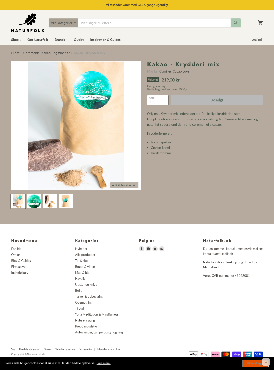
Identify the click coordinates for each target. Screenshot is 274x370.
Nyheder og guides (65, 349)
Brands (60, 39)
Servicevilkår (85, 349)
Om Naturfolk (37, 39)
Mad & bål (82, 273)
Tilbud (79, 308)
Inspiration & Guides (105, 39)
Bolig (78, 290)
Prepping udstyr (86, 326)
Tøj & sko (81, 261)
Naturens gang (85, 320)
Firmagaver (19, 267)
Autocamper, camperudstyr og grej (99, 332)
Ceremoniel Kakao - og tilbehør (46, 53)
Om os (15, 255)
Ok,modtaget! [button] (255, 363)
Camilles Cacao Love (174, 71)
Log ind (256, 39)
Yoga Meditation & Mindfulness (96, 314)
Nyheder (81, 249)
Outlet (79, 39)
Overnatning (83, 302)
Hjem (15, 53)
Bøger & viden (85, 267)
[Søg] (236, 22)
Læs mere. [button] (104, 363)
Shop (15, 39)
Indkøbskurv (20, 273)
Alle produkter (85, 255)
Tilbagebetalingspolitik (108, 349)
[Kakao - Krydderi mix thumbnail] (18, 201)
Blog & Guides (21, 261)
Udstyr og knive (86, 284)
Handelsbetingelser (29, 349)
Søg (13, 349)
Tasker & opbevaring (89, 296)
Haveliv (80, 278)
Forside (16, 249)
